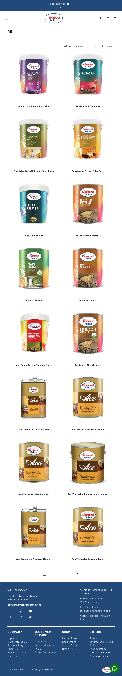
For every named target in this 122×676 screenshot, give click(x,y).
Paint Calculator (44, 645)
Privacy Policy (97, 648)
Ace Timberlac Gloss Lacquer (88, 429)
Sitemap (94, 638)
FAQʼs (38, 648)
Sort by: (67, 46)
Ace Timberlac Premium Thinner (33, 559)
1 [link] (45, 573)
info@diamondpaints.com (24, 604)
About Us (13, 648)
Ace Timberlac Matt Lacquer (34, 494)
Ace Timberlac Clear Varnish (33, 429)
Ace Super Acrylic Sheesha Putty (34, 365)
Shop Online (69, 641)
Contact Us (41, 641)
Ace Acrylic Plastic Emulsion (34, 106)
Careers (12, 656)
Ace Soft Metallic (88, 300)
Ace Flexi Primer (34, 236)
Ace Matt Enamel (34, 300)
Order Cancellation (46, 652)
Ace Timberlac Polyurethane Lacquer (88, 494)
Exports (12, 638)
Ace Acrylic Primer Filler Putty (88, 171)
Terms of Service (99, 652)
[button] (6, 18)
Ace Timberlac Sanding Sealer (88, 559)
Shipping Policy (98, 656)
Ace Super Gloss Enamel (88, 365)
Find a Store (69, 638)
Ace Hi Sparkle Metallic (88, 236)
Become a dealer (17, 652)
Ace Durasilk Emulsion (88, 106)
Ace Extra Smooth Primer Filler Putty (34, 171)
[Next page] (77, 573)
